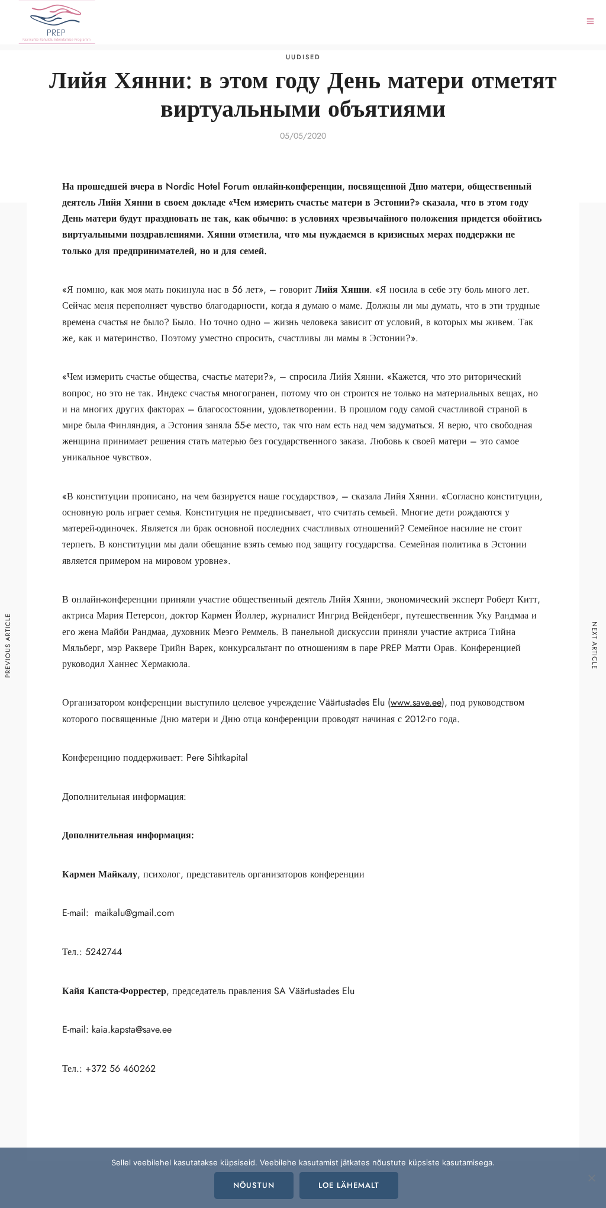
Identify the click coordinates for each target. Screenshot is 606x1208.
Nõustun (254, 1185)
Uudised (303, 57)
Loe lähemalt (348, 1185)
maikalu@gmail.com (134, 912)
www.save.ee (416, 702)
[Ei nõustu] (591, 1178)
